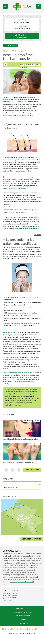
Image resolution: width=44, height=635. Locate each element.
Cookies (23, 619)
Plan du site (23, 623)
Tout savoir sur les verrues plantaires (18, 462)
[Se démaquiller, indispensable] (22, 277)
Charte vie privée (23, 616)
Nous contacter (8, 600)
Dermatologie (30, 65)
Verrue (37, 444)
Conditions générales (23, 612)
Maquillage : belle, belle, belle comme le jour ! (21, 439)
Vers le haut (37, 235)
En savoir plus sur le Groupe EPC (22, 582)
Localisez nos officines (31, 539)
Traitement (23, 67)
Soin (37, 65)
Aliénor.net (29, 633)
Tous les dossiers (32, 470)
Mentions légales (23, 609)
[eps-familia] (22, 6)
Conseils (36, 421)
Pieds (31, 444)
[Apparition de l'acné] (22, 142)
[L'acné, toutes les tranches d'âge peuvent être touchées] (22, 81)
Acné (21, 65)
